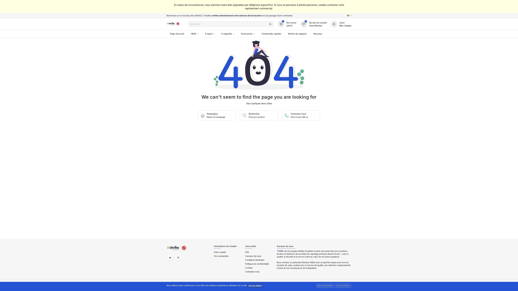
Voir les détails (255, 285)
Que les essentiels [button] (324, 286)
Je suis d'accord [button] (342, 286)
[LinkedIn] (170, 257)
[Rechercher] (270, 24)
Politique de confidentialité (257, 264)
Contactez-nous (252, 272)
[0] (281, 24)
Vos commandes (221, 256)
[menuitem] (177, 33)
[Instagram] (178, 257)
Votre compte (220, 252)
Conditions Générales (254, 260)
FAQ (247, 252)
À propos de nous (253, 256)
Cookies (249, 268)
